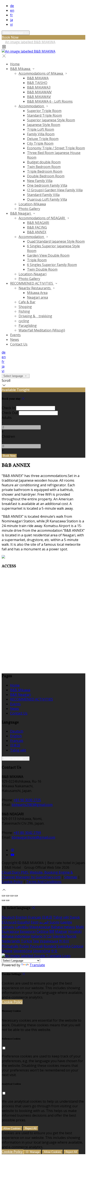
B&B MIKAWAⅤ (39, 96)
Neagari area (37, 297)
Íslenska (59, 936)
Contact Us (18, 344)
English (16, 736)
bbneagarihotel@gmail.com (33, 837)
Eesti (34, 922)
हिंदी (51, 931)
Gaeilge (66, 922)
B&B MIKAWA (38, 78)
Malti (80, 926)
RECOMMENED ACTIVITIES (32, 283)
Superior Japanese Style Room (51, 120)
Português (10, 946)
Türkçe (26, 941)
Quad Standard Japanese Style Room (56, 241)
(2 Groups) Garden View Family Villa (55, 190)
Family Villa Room (40, 134)
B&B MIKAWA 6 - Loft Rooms (50, 101)
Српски (77, 946)
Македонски (39, 926)
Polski (24, 946)
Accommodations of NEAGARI (42, 218)
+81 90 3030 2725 (27, 800)
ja (11, 19)
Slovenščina (22, 950)
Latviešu (22, 926)
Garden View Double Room (48, 255)
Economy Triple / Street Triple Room (56, 148)
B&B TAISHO (37, 82)
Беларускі (28, 931)
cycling (24, 321)
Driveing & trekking (35, 316)
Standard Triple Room (44, 115)
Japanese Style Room (43, 124)
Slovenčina (41, 950)
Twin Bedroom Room (44, 166)
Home (15, 64)
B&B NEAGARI (38, 222)
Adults (7, 417)
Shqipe (7, 950)
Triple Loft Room (40, 129)
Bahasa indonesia (16, 936)
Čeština (42, 931)
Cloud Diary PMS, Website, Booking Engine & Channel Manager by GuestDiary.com (37, 874)
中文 (54, 950)
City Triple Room (40, 143)
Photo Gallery (29, 208)
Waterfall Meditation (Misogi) (42, 330)
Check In (8, 408)
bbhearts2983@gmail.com (32, 804)
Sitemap (70, 877)
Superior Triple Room (44, 110)
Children (8, 436)
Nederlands (11, 941)
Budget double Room (44, 162)
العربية (44, 922)
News (14, 339)
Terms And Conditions (43, 881)
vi (11, 24)
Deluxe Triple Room (42, 138)
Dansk (75, 917)
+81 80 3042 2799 (27, 832)
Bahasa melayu (63, 926)
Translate (37, 965)
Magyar (61, 931)
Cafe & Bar (27, 302)
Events (15, 335)
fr (11, 15)
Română (50, 946)
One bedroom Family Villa (47, 185)
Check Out (10, 412)
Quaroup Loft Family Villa (47, 199)
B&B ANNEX (36, 232)
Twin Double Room (42, 269)
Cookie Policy (12, 881)
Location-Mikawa (32, 204)
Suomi (54, 922)
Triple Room (37, 260)
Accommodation (32, 106)
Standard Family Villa (43, 194)
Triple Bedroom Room (44, 171)
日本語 (15, 745)
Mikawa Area (37, 292)
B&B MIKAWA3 (38, 87)
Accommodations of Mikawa (41, 73)
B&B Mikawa (20, 68)
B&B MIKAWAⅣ (39, 92)
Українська (49, 941)
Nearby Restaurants (35, 288)
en (12, 10)
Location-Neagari (32, 274)
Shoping (25, 306)
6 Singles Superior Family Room (52, 264)
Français (16, 740)
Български (10, 931)
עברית (48, 936)
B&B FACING (37, 227)
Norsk (71, 936)
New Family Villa (39, 180)
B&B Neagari (21, 213)
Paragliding (28, 325)
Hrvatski (75, 931)
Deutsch (16, 731)
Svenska (64, 946)
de (12, 5)
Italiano (37, 936)
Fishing (24, 311)
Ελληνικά (9, 922)
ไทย (36, 941)
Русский (36, 946)
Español (23, 922)
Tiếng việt (18, 750)
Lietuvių (8, 926)
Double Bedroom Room (45, 176)
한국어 (64, 941)
